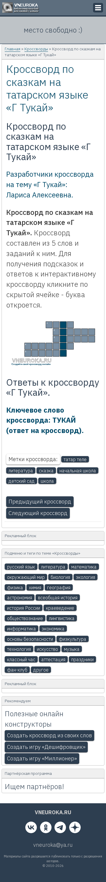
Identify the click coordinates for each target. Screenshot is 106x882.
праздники (82, 659)
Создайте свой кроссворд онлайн (31, 364)
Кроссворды (36, 48)
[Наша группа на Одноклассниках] (46, 829)
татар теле (75, 459)
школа (47, 481)
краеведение (60, 608)
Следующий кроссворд (38, 513)
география (58, 587)
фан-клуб (17, 670)
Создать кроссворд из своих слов (49, 735)
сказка (46, 471)
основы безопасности (30, 639)
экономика (53, 629)
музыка (72, 649)
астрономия (19, 598)
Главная (12, 48)
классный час (21, 659)
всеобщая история (57, 598)
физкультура (72, 639)
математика (84, 567)
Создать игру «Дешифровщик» (46, 746)
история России (23, 608)
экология (85, 577)
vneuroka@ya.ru (53, 844)
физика (15, 587)
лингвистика (61, 618)
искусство (47, 649)
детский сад (22, 481)
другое (41, 670)
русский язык (21, 567)
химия (35, 587)
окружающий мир (26, 577)
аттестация (53, 659)
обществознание (25, 618)
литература (21, 471)
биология (60, 577)
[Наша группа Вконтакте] (31, 829)
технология (19, 649)
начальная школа (77, 471)
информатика (21, 629)
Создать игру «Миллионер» (42, 758)
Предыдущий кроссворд (40, 501)
